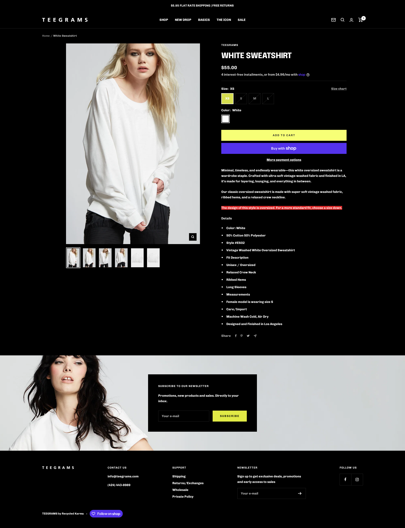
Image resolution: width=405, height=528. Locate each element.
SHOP (163, 20)
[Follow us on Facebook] (345, 479)
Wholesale (180, 490)
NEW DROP (183, 20)
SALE (242, 20)
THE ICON (224, 20)
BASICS (204, 20)
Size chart (339, 89)
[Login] (351, 20)
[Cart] (360, 20)
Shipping (179, 476)
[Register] (300, 493)
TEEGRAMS (229, 45)
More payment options (284, 160)
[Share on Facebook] (236, 335)
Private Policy (182, 496)
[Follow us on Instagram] (357, 479)
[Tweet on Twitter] (248, 335)
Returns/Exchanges (188, 483)
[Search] (342, 20)
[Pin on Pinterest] (241, 335)
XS (227, 98)
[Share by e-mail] (255, 336)
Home (46, 35)
